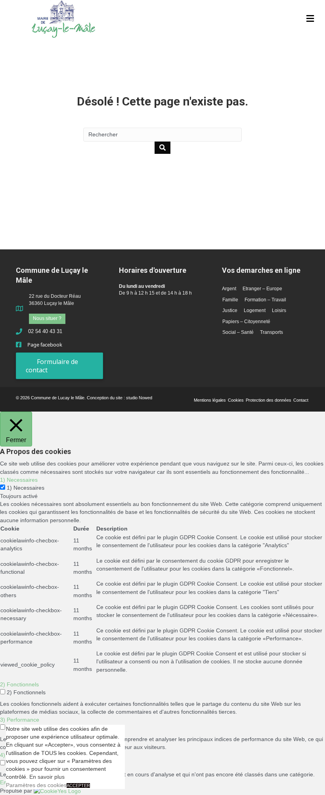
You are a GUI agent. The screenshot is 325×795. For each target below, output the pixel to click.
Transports (271, 332)
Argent (229, 288)
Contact (300, 400)
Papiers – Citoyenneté (246, 321)
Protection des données (268, 400)
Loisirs (279, 310)
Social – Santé (238, 332)
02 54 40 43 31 (45, 331)
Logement (255, 310)
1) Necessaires (25, 488)
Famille (230, 300)
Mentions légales (210, 400)
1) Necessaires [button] (19, 480)
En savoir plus (47, 777)
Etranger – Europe (262, 288)
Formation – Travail (265, 300)
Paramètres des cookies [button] (36, 785)
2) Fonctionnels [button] (19, 684)
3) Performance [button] (19, 719)
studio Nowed (139, 397)
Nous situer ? (47, 318)
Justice (229, 310)
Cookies (236, 400)
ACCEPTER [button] (78, 785)
